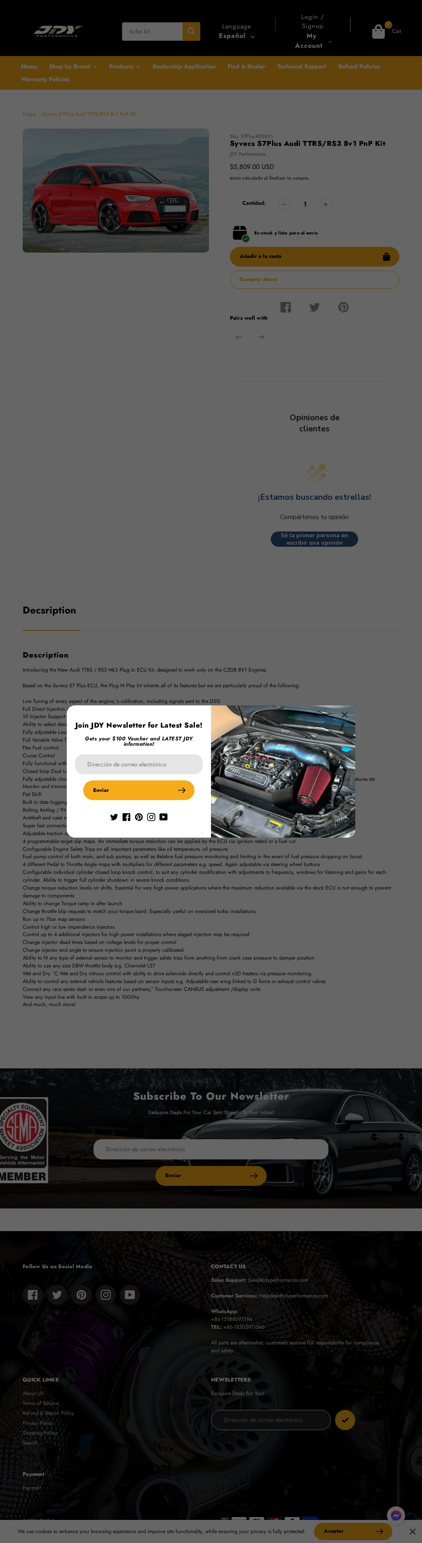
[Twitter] (114, 816)
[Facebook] (126, 816)
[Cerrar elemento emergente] (345, 714)
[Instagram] (151, 816)
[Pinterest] (139, 816)
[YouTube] (163, 816)
